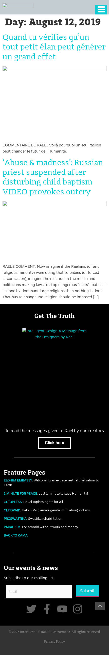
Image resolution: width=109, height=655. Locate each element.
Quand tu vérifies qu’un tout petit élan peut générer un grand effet (54, 47)
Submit (87, 591)
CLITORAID (12, 510)
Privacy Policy (54, 641)
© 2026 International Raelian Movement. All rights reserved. (55, 632)
